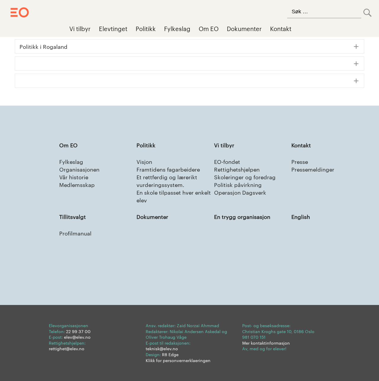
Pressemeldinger (312, 169)
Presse (299, 161)
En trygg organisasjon (242, 216)
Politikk (146, 28)
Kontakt (280, 28)
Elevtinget (113, 28)
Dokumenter (244, 28)
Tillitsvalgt (72, 216)
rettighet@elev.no (66, 348)
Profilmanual (75, 233)
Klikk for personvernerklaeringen (178, 360)
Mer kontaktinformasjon (266, 343)
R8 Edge (170, 354)
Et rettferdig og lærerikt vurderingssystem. (166, 180)
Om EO (209, 28)
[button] (189, 46)
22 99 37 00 (78, 331)
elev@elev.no (77, 337)
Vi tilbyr (80, 28)
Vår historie (73, 176)
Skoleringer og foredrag (245, 176)
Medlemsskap (77, 184)
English (300, 216)
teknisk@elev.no (162, 348)
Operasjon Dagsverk (240, 192)
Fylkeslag (177, 28)
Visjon (144, 161)
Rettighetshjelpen (237, 169)
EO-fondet (227, 161)
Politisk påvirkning (238, 184)
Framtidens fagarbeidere (168, 169)
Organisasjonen (79, 169)
